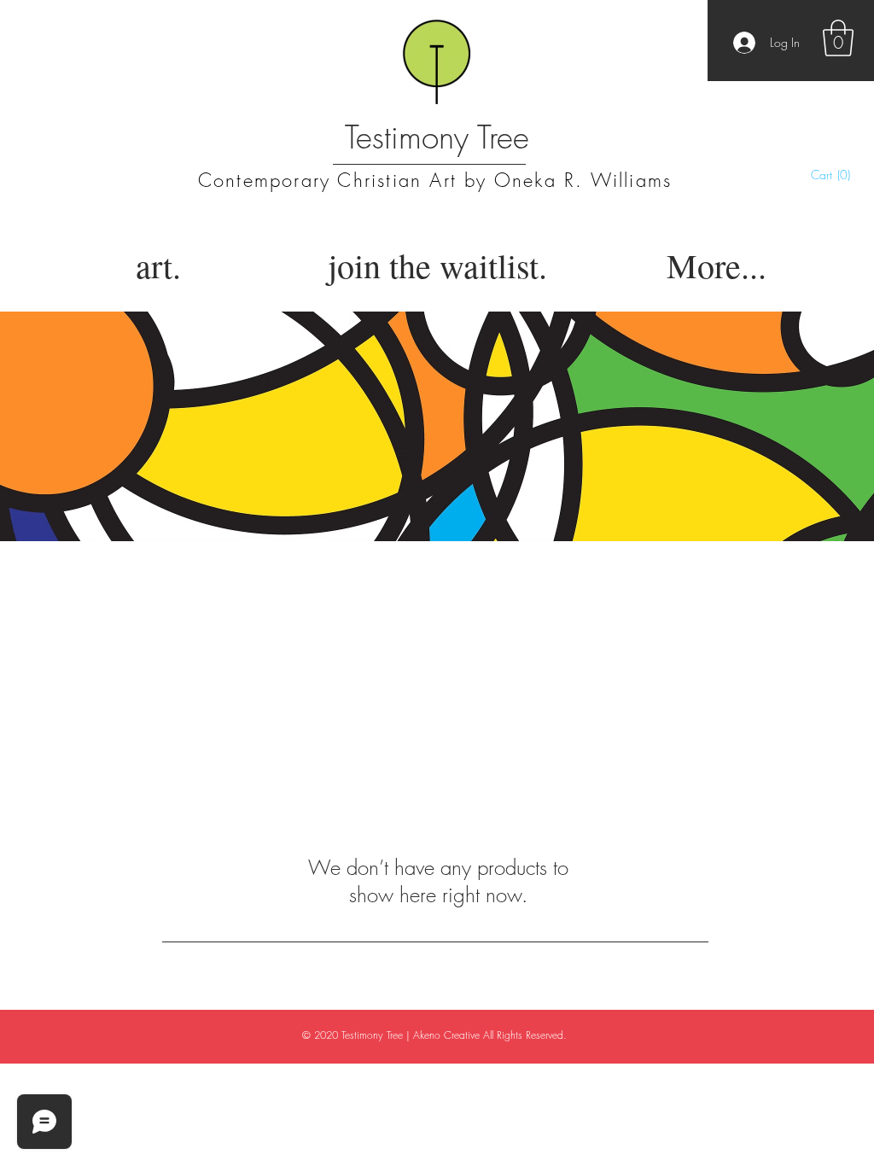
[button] (838, 38)
